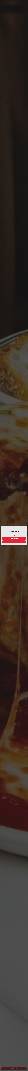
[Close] (2, 529)
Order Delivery (14, 538)
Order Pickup (14, 542)
